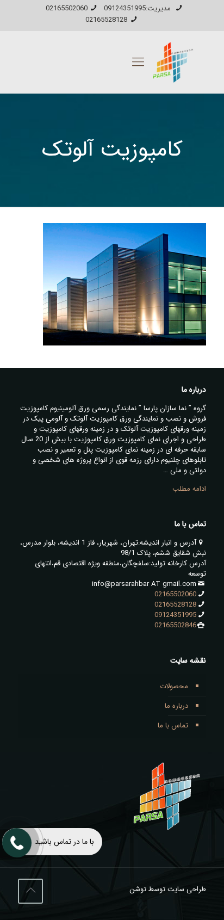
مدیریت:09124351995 (138, 8)
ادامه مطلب (189, 489)
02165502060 (67, 8)
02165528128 (106, 20)
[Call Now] (15, 841)
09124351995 (175, 615)
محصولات (174, 686)
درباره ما (176, 706)
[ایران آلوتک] (171, 62)
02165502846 (175, 625)
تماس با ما (173, 725)
